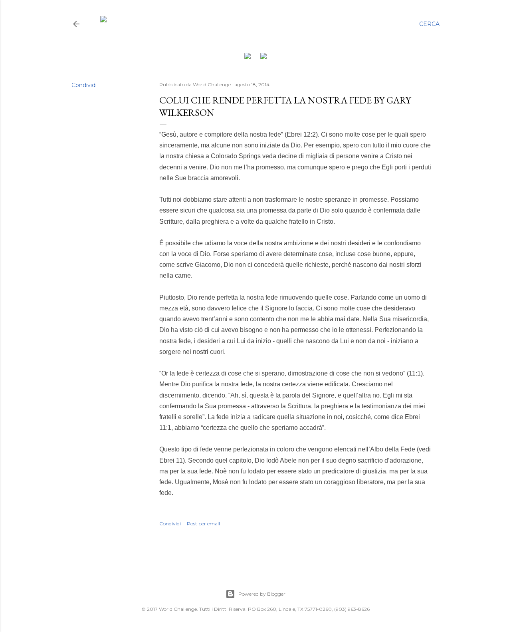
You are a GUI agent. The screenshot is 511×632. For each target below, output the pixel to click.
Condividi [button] (84, 85)
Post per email (203, 524)
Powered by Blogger (261, 594)
